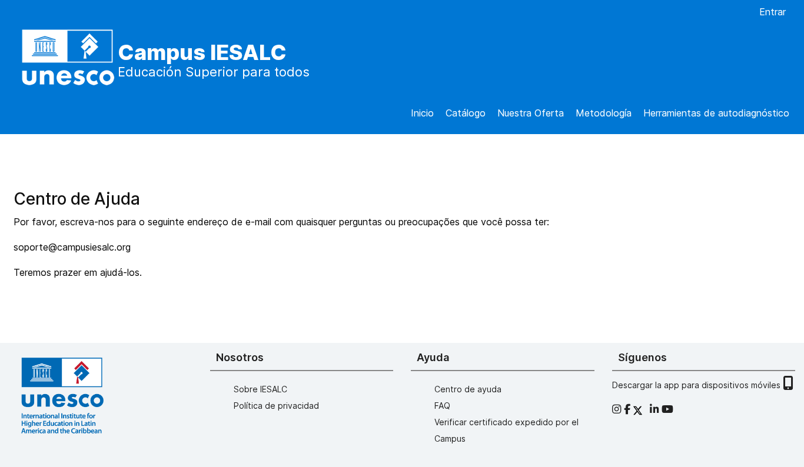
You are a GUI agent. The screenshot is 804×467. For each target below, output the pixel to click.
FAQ (442, 406)
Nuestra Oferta (530, 113)
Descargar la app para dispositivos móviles (697, 385)
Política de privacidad (276, 406)
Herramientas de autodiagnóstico (716, 113)
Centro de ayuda (467, 389)
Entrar (772, 12)
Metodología (604, 113)
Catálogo (466, 113)
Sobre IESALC (260, 389)
